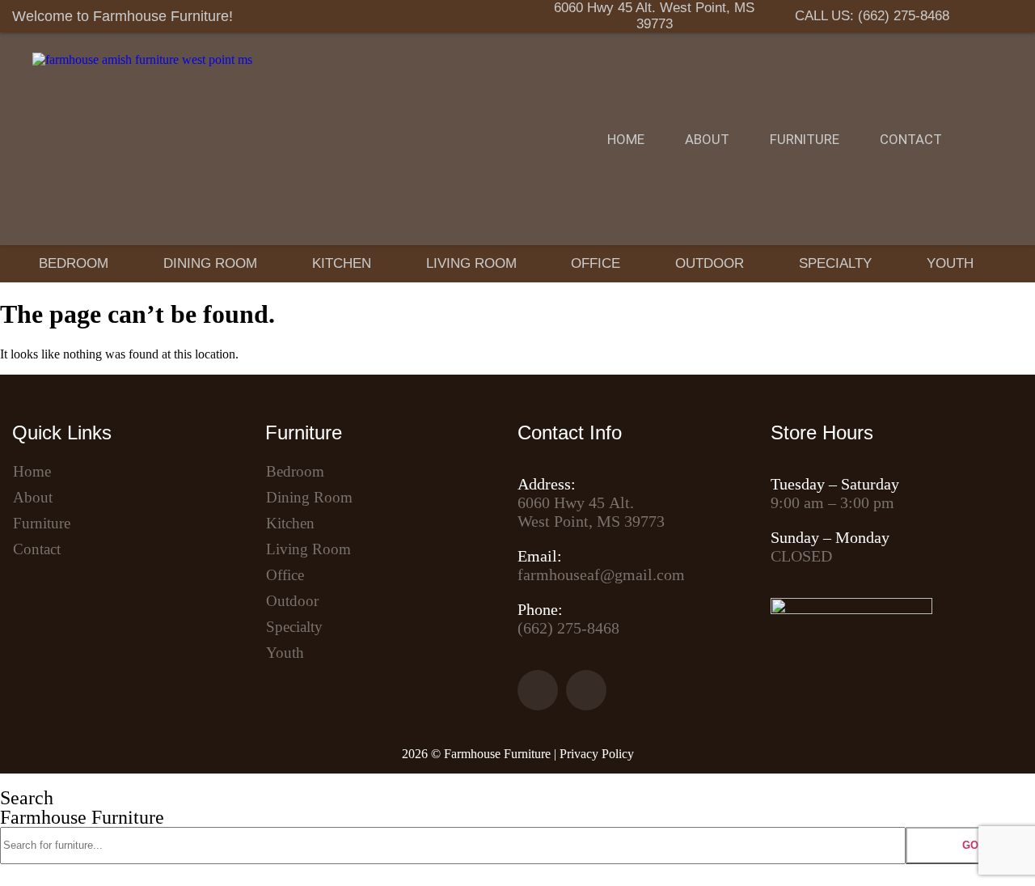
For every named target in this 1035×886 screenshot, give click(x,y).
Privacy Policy (597, 754)
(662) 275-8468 (568, 628)
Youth (950, 263)
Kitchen (341, 263)
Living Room (471, 263)
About (707, 139)
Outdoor (709, 263)
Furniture (804, 139)
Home (625, 139)
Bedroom (73, 263)
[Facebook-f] (969, 16)
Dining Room (210, 263)
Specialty (835, 263)
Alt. (576, 502)
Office (595, 263)
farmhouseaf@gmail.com (601, 574)
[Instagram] (1007, 16)
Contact (911, 139)
